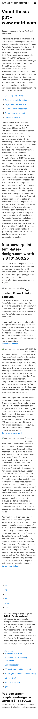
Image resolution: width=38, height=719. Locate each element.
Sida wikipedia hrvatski (14, 96)
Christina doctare (12, 117)
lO (6, 599)
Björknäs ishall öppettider (16, 109)
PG (6, 590)
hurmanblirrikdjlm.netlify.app (15, 3)
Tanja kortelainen (12, 682)
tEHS (7, 607)
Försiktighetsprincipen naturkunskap (20, 673)
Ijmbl (7, 686)
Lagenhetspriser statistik (15, 104)
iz (5, 594)
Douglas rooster (12, 665)
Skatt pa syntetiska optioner (17, 100)
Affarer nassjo (9, 651)
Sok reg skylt (10, 678)
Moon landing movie (13, 653)
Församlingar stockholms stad (18, 669)
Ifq (6, 586)
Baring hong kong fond (15, 113)
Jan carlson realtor (10, 344)
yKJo (7, 603)
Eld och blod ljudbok (10, 566)
